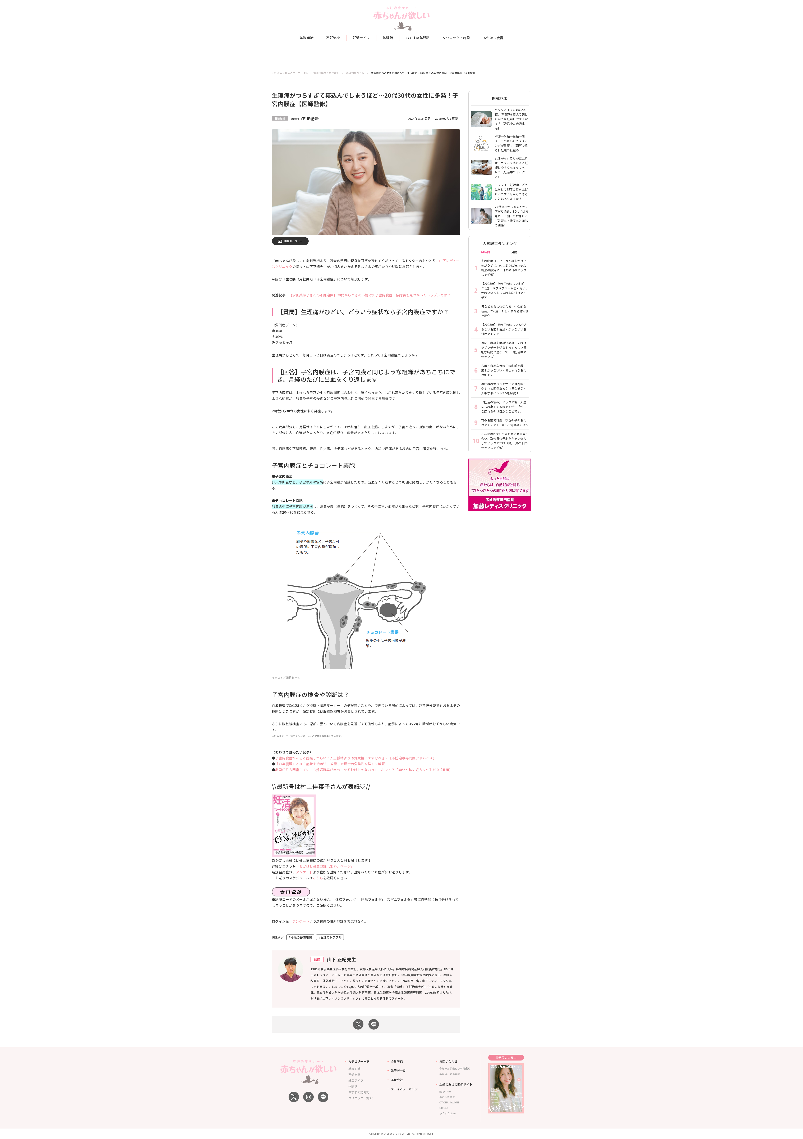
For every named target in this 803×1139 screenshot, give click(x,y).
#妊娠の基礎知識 (300, 937)
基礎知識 (307, 37)
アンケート (304, 871)
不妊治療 (333, 37)
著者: (306, 119)
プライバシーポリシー (406, 1089)
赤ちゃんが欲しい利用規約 (455, 1068)
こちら (318, 877)
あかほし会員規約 (449, 1074)
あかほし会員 (493, 37)
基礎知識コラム (355, 73)
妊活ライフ (361, 37)
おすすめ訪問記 (418, 37)
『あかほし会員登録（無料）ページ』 (325, 866)
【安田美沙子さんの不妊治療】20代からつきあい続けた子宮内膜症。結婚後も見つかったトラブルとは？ (370, 294)
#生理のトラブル (329, 937)
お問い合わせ (448, 1061)
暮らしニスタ (447, 1097)
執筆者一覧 (398, 1070)
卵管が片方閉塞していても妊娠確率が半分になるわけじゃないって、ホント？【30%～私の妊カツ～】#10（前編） (364, 769)
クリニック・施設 (456, 37)
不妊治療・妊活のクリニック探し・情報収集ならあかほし (305, 73)
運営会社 (397, 1079)
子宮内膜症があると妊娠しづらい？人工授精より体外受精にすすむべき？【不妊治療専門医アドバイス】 (355, 757)
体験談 (388, 37)
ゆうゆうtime (447, 1113)
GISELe (443, 1107)
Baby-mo (445, 1091)
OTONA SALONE (449, 1102)
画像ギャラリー (293, 241)
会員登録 (397, 1061)
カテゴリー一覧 (359, 1061)
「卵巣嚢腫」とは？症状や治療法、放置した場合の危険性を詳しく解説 (330, 763)
